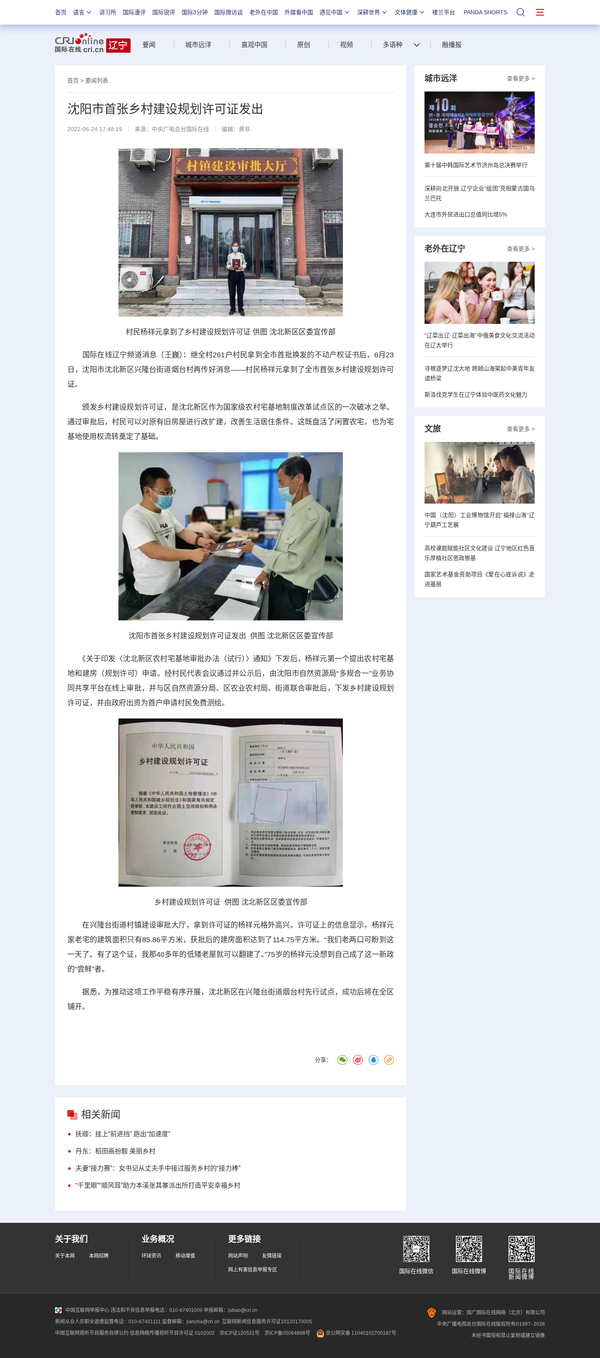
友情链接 (272, 1256)
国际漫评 (134, 12)
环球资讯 (151, 1256)
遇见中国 (331, 12)
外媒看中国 (298, 12)
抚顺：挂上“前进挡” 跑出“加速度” (123, 1134)
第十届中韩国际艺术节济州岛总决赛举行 (475, 165)
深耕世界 (368, 12)
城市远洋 (198, 44)
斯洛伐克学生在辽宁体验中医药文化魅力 (475, 394)
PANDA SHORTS (485, 12)
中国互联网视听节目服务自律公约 (92, 1333)
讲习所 (107, 12)
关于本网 (65, 1256)
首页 (61, 12)
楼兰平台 (443, 12)
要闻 (149, 44)
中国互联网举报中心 (87, 1310)
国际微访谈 (228, 12)
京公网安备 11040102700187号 (360, 1333)
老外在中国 (263, 12)
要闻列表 (96, 80)
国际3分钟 (195, 12)
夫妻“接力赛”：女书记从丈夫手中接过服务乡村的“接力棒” (158, 1168)
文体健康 (406, 12)
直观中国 (254, 44)
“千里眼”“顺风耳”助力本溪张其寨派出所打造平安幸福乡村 (158, 1185)
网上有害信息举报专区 (252, 1270)
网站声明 (238, 1256)
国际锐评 (163, 12)
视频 (346, 44)
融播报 (452, 44)
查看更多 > (521, 78)
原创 (303, 44)
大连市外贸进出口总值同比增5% (465, 214)
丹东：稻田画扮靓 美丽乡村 (116, 1151)
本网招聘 (99, 1256)
